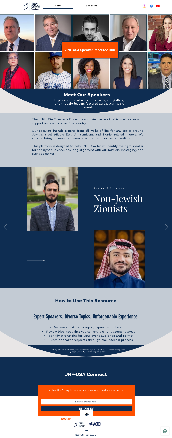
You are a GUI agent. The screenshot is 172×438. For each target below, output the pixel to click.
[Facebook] (151, 6)
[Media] (86, 281)
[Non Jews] (82, 281)
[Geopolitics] (80, 281)
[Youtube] (158, 6)
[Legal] (88, 281)
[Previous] (5, 227)
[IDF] (84, 281)
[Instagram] (144, 6)
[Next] (166, 227)
